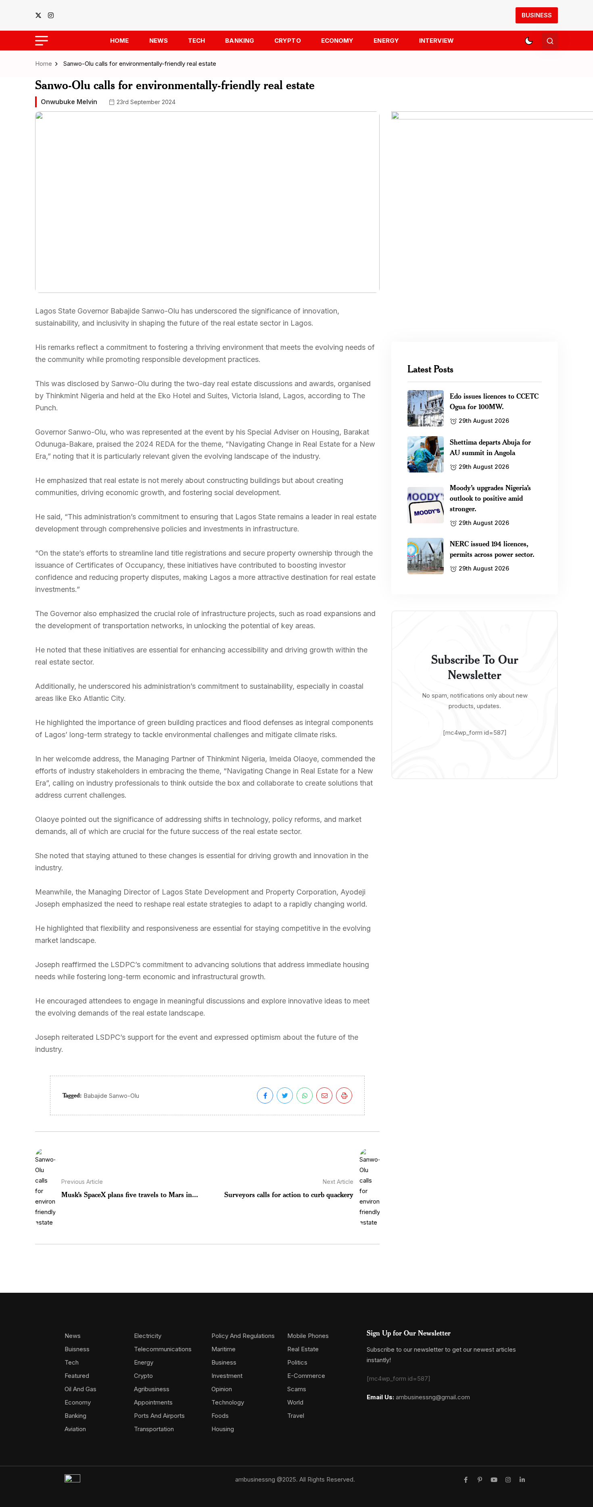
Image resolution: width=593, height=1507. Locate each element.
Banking (239, 40)
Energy (386, 40)
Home (119, 40)
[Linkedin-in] (522, 1480)
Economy (337, 40)
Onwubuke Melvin (69, 102)
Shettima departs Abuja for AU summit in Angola (490, 447)
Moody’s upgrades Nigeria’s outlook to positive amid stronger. (490, 498)
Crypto (287, 40)
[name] (40, 15)
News (158, 40)
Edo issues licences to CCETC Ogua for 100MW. (494, 401)
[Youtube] (494, 1480)
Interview (436, 40)
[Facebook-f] (466, 1480)
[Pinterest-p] (480, 1480)
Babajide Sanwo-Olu (111, 1095)
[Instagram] (508, 1480)
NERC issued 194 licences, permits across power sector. (492, 548)
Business (537, 15)
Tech (196, 40)
